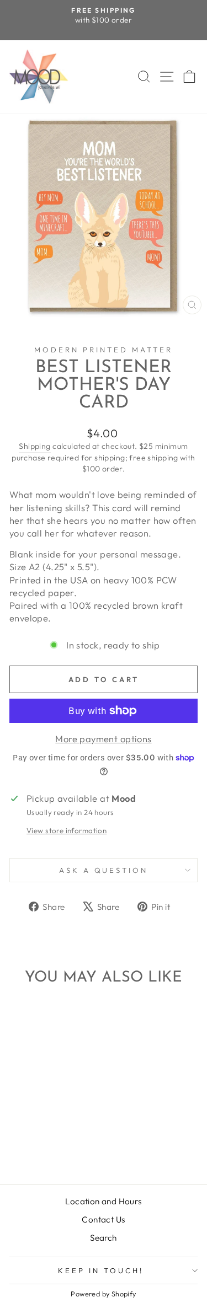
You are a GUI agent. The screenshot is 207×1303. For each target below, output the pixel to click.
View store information (66, 830)
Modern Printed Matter (103, 349)
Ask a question (103, 870)
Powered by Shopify (103, 1293)
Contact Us (103, 1219)
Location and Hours (103, 1201)
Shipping (34, 446)
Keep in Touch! (101, 1270)
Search (103, 1237)
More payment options (103, 738)
